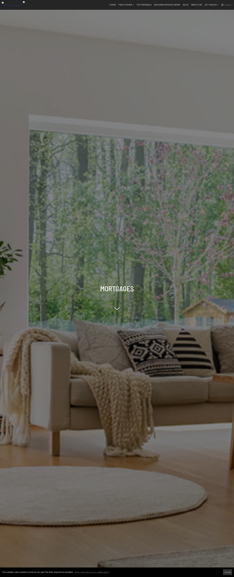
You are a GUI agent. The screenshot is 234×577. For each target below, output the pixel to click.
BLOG (186, 5)
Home (113, 5)
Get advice (212, 6)
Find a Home (126, 6)
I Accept (227, 572)
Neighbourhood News (167, 5)
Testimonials (144, 5)
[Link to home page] (12, 5)
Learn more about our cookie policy (91, 572)
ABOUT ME (196, 5)
